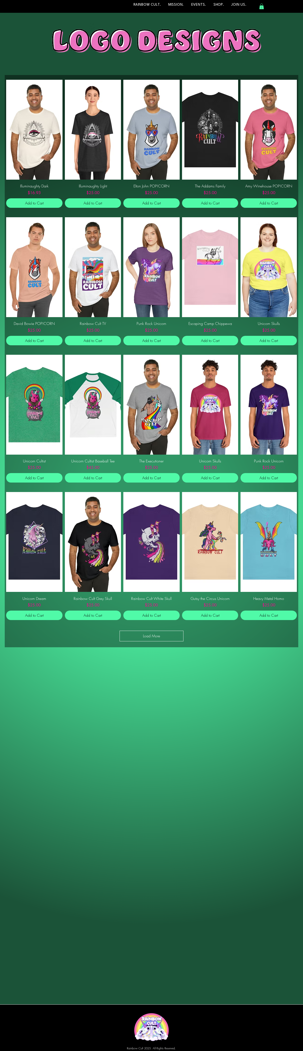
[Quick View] (34, 130)
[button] (261, 6)
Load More (151, 636)
